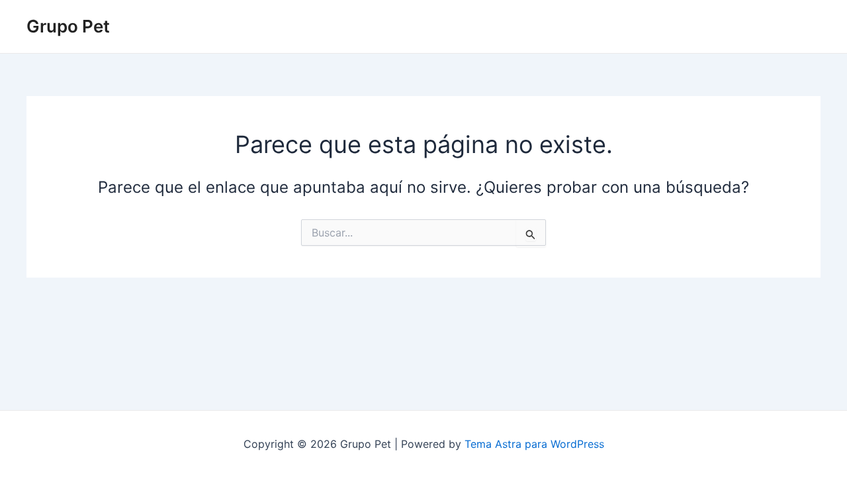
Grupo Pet (68, 26)
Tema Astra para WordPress (534, 443)
